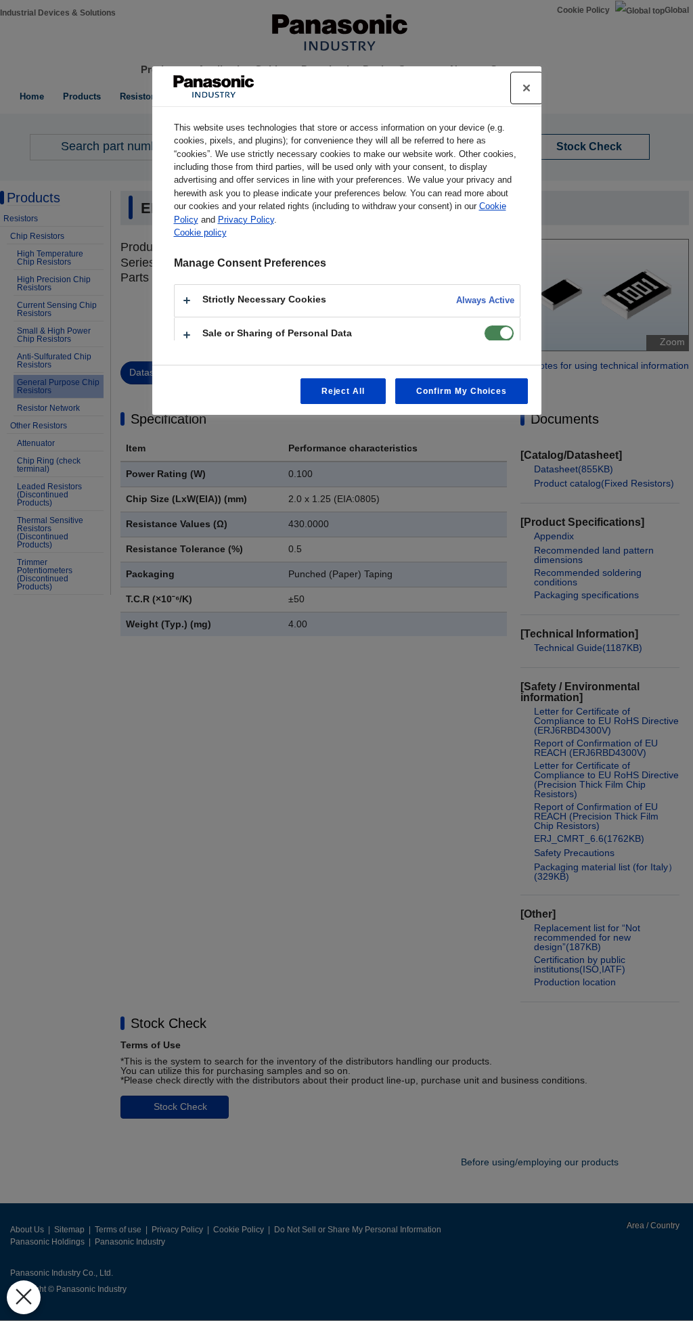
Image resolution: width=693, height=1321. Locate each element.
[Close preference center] (526, 88)
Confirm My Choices (461, 391)
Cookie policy (200, 232)
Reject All (343, 391)
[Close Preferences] (24, 1297)
